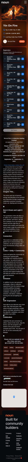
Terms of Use (18, 456)
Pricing (8, 440)
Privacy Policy (10, 456)
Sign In (8, 446)
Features (19, 436)
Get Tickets (14, 130)
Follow (22, 41)
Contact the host (8, 384)
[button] (14, 397)
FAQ (7, 443)
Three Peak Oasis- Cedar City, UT (14, 165)
